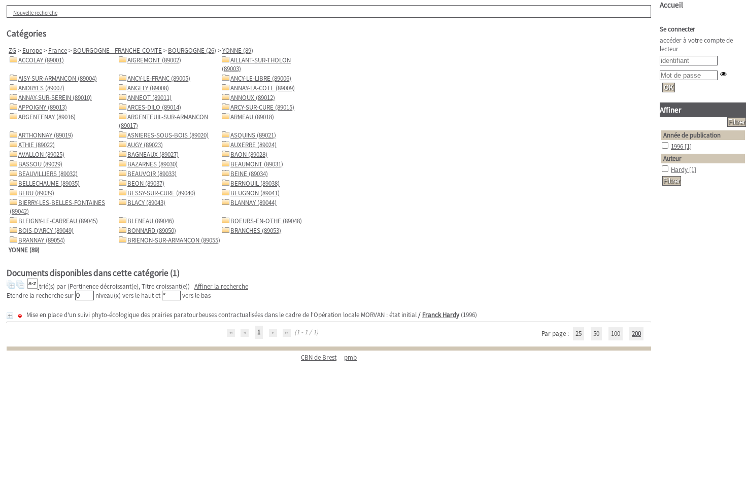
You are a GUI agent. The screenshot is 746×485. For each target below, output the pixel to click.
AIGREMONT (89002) (154, 60)
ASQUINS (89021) (253, 135)
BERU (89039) (36, 193)
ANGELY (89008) (148, 88)
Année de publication (692, 135)
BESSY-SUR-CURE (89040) (161, 193)
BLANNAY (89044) (253, 202)
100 (615, 333)
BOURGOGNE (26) (192, 50)
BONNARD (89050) (151, 230)
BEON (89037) (145, 183)
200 (636, 333)
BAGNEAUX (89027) (153, 154)
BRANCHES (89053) (255, 230)
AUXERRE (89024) (253, 145)
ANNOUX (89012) (252, 97)
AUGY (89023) (145, 145)
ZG (12, 50)
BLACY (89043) (146, 202)
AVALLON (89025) (41, 154)
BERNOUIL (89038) (255, 183)
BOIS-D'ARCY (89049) (46, 230)
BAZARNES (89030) (152, 164)
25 (578, 333)
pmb (350, 357)
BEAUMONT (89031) (256, 164)
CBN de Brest (318, 357)
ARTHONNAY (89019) (45, 135)
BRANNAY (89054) (41, 240)
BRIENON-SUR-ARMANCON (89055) (173, 240)
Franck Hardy (440, 314)
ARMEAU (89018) (252, 117)
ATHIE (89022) (36, 145)
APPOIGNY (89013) (42, 107)
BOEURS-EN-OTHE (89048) (266, 221)
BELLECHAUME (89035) (49, 183)
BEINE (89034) (249, 173)
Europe (32, 50)
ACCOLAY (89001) (41, 60)
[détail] (10, 316)
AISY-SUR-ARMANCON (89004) (57, 78)
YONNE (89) (237, 50)
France (57, 50)
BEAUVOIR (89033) (152, 173)
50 (596, 333)
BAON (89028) (248, 154)
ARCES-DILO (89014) (154, 107)
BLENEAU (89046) (150, 221)
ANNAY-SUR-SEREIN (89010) (55, 97)
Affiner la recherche (221, 286)
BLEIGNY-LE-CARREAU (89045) (58, 221)
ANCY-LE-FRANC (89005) (158, 78)
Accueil (671, 5)
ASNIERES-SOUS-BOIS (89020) (168, 135)
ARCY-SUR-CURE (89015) (262, 107)
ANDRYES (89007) (41, 88)
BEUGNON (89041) (255, 193)
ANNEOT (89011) (149, 97)
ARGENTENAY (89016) (47, 117)
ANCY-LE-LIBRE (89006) (260, 78)
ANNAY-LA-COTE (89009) (262, 88)
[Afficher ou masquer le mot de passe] (723, 74)
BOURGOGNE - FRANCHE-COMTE (117, 50)
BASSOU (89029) (40, 164)
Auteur (672, 158)
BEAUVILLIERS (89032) (48, 173)
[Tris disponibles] (33, 286)
